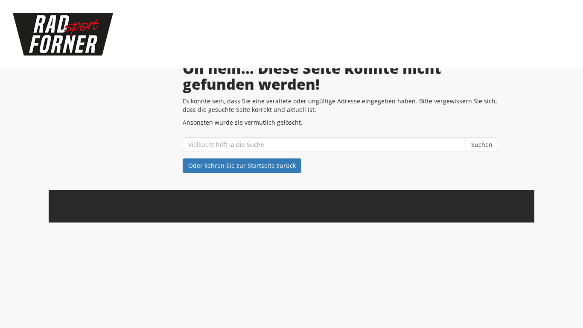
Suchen (482, 145)
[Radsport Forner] (125, 34)
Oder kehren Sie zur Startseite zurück (242, 165)
